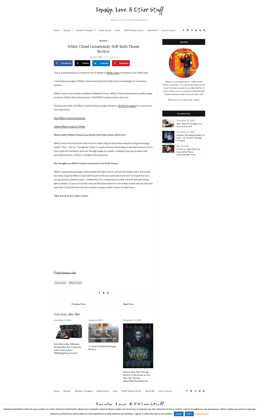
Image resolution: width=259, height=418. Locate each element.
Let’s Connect (169, 30)
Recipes (67, 30)
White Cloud (112, 72)
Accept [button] (179, 414)
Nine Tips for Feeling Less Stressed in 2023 (189, 125)
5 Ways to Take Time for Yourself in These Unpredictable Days (188, 152)
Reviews (104, 40)
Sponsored (60, 282)
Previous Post (79, 304)
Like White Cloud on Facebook (69, 117)
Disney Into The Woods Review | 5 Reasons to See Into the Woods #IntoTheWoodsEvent (136, 376)
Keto (117, 30)
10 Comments (111, 57)
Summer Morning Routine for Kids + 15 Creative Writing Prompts (191, 138)
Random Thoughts (85, 30)
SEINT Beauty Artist (133, 30)
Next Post (128, 304)
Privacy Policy (201, 413)
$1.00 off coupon (127, 105)
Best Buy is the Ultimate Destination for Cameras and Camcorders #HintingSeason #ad (67, 349)
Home (56, 30)
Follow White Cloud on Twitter (69, 126)
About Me (152, 30)
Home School (105, 30)
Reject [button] (189, 414)
